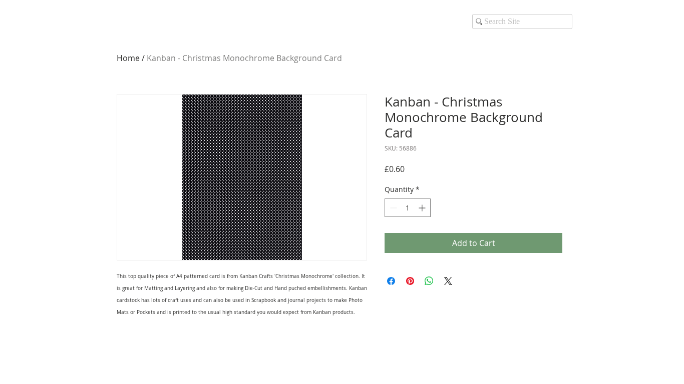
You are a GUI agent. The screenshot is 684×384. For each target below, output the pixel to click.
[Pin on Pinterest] (410, 281)
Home (128, 58)
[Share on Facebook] (391, 281)
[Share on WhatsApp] (429, 281)
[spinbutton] (408, 207)
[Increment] (423, 207)
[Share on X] (448, 281)
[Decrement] (392, 207)
